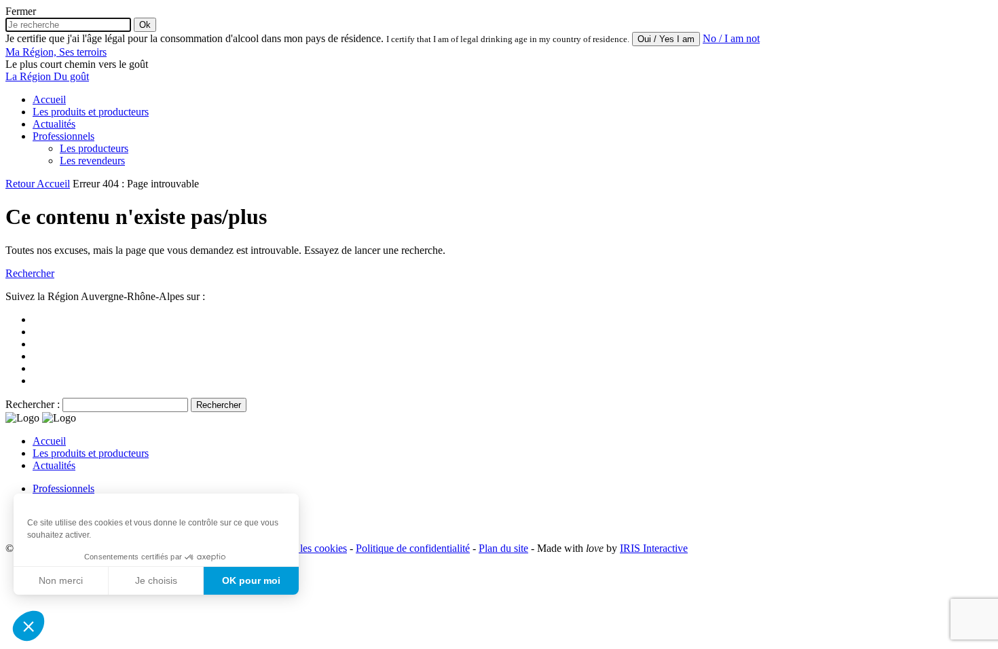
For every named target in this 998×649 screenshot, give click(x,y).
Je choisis (156, 580)
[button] (28, 626)
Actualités (54, 124)
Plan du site (503, 548)
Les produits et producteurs (91, 111)
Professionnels (63, 136)
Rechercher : (32, 404)
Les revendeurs (92, 160)
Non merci (61, 580)
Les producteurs (94, 148)
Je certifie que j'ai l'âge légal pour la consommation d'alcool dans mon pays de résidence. (194, 38)
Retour (21, 183)
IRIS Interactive (654, 548)
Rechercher (29, 273)
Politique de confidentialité (413, 548)
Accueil (49, 99)
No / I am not (731, 38)
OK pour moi (251, 580)
